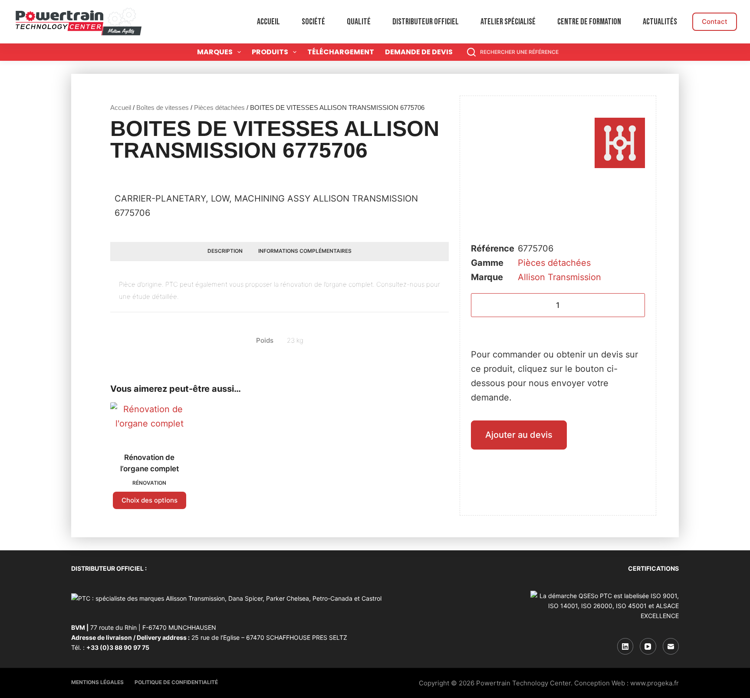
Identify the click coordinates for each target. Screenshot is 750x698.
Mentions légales (97, 682)
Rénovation (149, 483)
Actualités (660, 22)
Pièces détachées (219, 107)
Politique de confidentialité (176, 682)
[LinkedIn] (625, 646)
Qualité (359, 22)
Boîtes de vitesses (162, 107)
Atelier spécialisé (508, 22)
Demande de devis (419, 52)
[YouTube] (648, 646)
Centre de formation (589, 22)
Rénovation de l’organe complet (149, 463)
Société (313, 22)
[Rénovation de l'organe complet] (149, 421)
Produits (270, 52)
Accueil (268, 22)
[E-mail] (671, 646)
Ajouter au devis (519, 435)
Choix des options (150, 500)
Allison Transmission (559, 277)
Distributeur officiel (425, 22)
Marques (215, 52)
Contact (714, 21)
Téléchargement (340, 52)
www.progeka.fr (654, 683)
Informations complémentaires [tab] (305, 251)
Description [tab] (225, 251)
